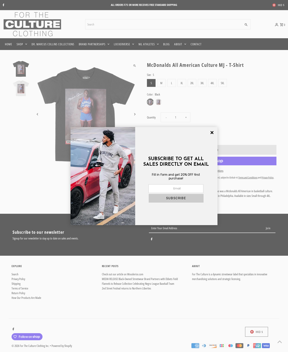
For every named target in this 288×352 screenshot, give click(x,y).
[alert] (144, 176)
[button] (176, 198)
